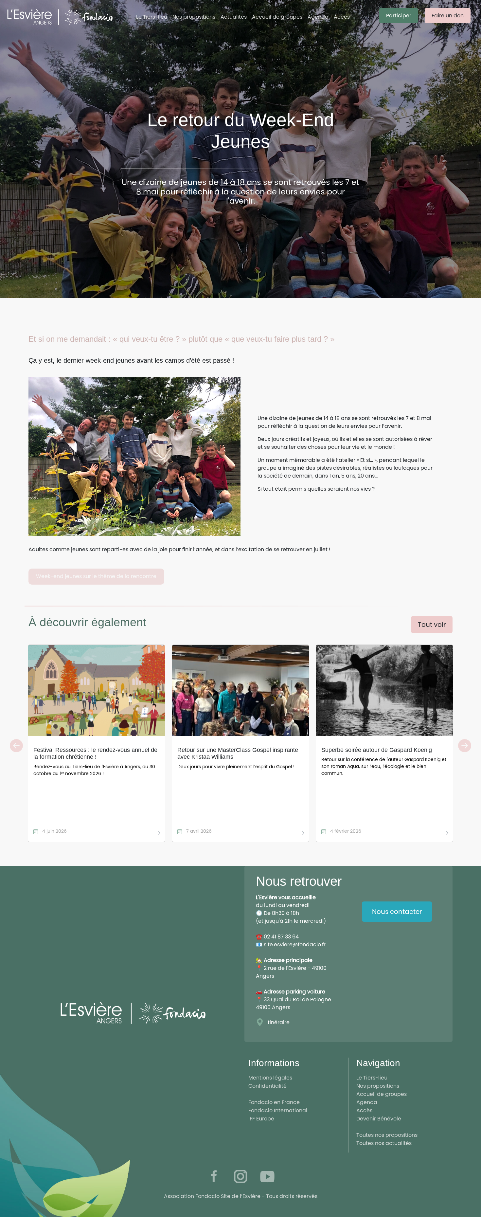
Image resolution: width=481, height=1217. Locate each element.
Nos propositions (193, 17)
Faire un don (448, 15)
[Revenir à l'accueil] (66, 17)
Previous (16, 745)
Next (464, 745)
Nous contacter (397, 911)
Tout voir (432, 624)
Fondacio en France (274, 1102)
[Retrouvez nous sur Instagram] (240, 1176)
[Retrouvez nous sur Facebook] (213, 1176)
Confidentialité (267, 1086)
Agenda (318, 17)
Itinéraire (278, 1022)
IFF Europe (261, 1118)
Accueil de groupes (277, 17)
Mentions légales (270, 1077)
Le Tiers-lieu (151, 17)
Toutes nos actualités (384, 1143)
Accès (342, 17)
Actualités (234, 17)
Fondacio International (277, 1110)
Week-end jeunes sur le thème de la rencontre (96, 576)
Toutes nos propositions (387, 1135)
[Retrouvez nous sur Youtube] (267, 1176)
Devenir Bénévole (378, 1118)
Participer (398, 15)
